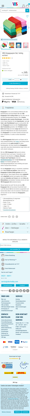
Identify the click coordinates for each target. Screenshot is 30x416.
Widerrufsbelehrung (6, 327)
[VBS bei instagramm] (13, 290)
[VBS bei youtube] (20, 290)
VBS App (3, 337)
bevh (7, 363)
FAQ (17, 308)
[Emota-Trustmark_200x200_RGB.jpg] (24, 365)
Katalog (18, 299)
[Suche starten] (27, 10)
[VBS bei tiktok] (24, 290)
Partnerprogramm (5, 303)
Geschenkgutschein (21, 301)
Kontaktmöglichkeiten (21, 330)
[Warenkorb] (27, 6)
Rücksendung (4, 326)
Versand (26, 75)
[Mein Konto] (24, 6)
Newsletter (18, 305)
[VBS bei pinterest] (17, 290)
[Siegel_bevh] (7, 366)
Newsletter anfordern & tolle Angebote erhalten (15, 240)
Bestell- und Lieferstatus (22, 332)
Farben (17, 141)
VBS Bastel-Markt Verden (7, 307)
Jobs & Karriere (5, 301)
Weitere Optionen (6, 412)
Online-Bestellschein (6, 320)
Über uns (3, 299)
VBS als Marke (5, 305)
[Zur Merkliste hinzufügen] (27, 16)
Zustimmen (25, 412)
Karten (2, 161)
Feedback (22, 285)
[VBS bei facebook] (10, 290)
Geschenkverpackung (6, 160)
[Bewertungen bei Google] (15, 357)
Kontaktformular (8, 285)
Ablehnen (17, 412)
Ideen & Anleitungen (21, 307)
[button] (2, 27)
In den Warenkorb (14, 83)
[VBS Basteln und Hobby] (15, 4)
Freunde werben (20, 303)
